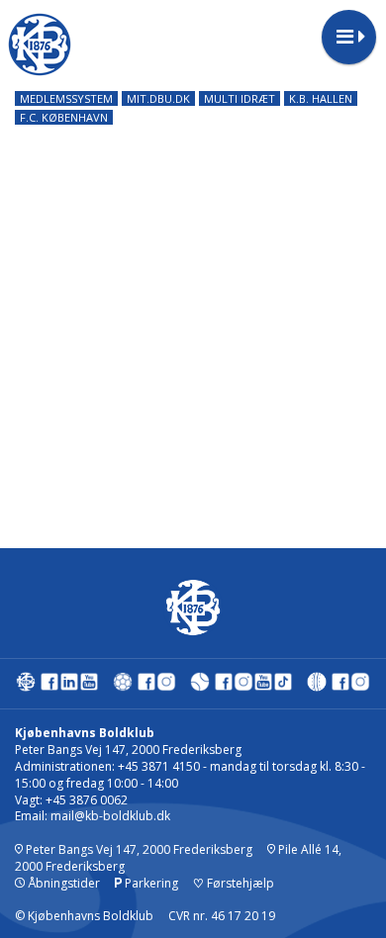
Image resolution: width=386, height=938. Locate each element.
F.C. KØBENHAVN (64, 117)
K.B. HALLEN (320, 98)
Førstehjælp (233, 883)
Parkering (150, 883)
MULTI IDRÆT (239, 98)
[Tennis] (200, 686)
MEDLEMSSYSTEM (66, 98)
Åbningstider (62, 883)
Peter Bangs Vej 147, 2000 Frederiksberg (137, 849)
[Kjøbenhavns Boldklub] (26, 686)
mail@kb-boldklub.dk (110, 815)
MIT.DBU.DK (158, 98)
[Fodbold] (123, 686)
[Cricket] (317, 686)
